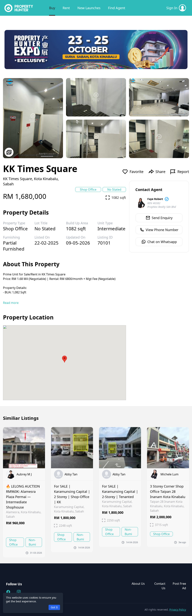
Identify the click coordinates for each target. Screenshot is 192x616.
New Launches (88, 8)
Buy (52, 8)
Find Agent (116, 8)
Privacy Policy (177, 609)
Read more (11, 303)
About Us (138, 584)
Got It (54, 607)
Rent (66, 8)
